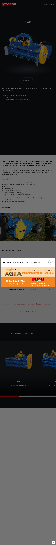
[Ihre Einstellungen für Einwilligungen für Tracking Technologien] (53, 542)
